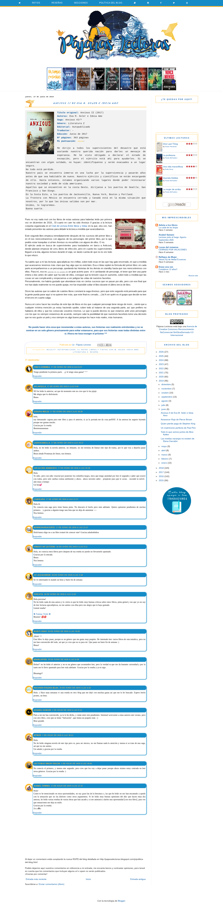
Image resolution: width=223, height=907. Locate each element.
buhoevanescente (44, 527)
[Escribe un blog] (101, 345)
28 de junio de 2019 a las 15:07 (60, 594)
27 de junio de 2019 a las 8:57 (66, 367)
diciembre (166, 384)
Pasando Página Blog (46, 688)
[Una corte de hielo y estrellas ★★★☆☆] (98, 89)
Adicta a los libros (168, 225)
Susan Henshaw (171, 146)
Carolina (39, 499)
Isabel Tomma (42, 786)
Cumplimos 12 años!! (168, 269)
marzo (164, 454)
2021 (161, 372)
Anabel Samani (42, 710)
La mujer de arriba (172, 189)
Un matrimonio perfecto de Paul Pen (178, 428)
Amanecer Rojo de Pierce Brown (176, 419)
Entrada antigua (138, 879)
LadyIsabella (42, 443)
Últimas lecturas (177, 138)
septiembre (167, 397)
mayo (164, 446)
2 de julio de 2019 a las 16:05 (76, 764)
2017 (161, 472)
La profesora (169, 155)
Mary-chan (40, 631)
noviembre (166, 388)
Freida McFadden (171, 158)
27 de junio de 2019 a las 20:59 (74, 468)
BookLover (40, 659)
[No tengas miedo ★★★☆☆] (155, 89)
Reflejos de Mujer (168, 257)
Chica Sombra (42, 367)
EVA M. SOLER (117, 349)
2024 (161, 360)
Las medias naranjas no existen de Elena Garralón (177, 439)
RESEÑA (94, 352)
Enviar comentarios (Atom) (51, 884)
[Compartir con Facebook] (107, 345)
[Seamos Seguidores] (169, 304)
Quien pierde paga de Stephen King (178, 423)
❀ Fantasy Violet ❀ (42, 614)
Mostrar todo (193, 276)
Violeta (38, 594)
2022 (161, 368)
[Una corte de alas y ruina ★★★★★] (112, 89)
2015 (161, 480)
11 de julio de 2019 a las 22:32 (67, 786)
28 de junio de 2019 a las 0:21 (72, 547)
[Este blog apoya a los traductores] (177, 514)
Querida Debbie (170, 178)
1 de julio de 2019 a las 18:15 (57, 735)
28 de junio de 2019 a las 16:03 (64, 631)
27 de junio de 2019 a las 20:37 (67, 443)
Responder (37, 376)
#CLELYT (51, 349)
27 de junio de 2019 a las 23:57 (72, 527)
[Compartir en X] (104, 345)
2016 (161, 476)
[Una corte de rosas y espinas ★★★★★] (141, 89)
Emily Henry (169, 169)
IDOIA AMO (133, 349)
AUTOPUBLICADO (67, 349)
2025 (161, 356)
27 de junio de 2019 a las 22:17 (62, 499)
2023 (161, 364)
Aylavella (40, 386)
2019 (161, 381)
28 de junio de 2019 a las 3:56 (67, 575)
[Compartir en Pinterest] (110, 345)
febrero (165, 459)
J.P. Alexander (42, 575)
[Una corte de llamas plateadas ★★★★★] (84, 89)
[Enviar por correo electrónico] (98, 345)
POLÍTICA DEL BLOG (110, 3)
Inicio (88, 879)
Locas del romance (45, 468)
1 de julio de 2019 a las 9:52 (67, 710)
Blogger (121, 901)
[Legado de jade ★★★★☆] (69, 89)
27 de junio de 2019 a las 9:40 (62, 386)
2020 (161, 376)
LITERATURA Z (80, 352)
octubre (165, 392)
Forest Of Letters (44, 547)
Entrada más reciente (36, 879)
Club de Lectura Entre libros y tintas (69, 226)
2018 (161, 468)
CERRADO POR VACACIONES (173, 250)
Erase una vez (166, 267)
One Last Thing (170, 144)
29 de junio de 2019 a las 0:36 (63, 659)
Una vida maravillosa (173, 166)
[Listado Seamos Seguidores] (184, 304)
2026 (161, 352)
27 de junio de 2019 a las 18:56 (66, 412)
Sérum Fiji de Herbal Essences (172, 259)
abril (163, 450)
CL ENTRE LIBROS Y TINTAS (93, 349)
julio (163, 405)
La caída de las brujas (168, 227)
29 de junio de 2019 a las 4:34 (75, 688)
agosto (165, 401)
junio (164, 409)
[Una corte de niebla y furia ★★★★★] (126, 89)
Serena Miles (41, 412)
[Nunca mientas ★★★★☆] (169, 89)
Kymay (37, 735)
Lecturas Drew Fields (47, 764)
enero (164, 463)
